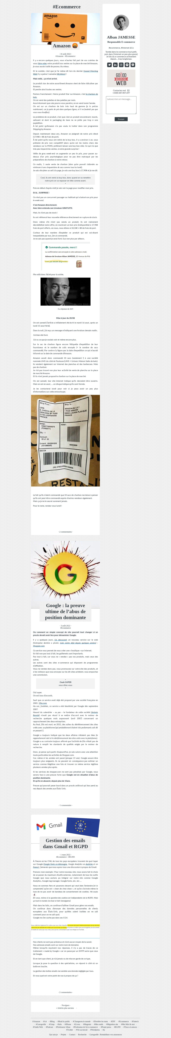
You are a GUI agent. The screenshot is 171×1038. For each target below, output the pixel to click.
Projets (63, 1035)
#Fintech (135, 1021)
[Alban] (121, 65)
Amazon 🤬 (65, 45)
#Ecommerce (70, 56)
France (35, 867)
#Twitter (69, 1030)
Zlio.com (43, 703)
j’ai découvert (61, 640)
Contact (72, 1035)
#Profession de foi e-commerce (85, 1027)
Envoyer (121, 119)
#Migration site (112, 1024)
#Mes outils (98, 1024)
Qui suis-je (53, 1035)
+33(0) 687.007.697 (121, 93)
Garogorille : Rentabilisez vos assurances (106, 1035)
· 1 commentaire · (65, 805)
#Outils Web (38, 1027)
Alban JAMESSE (121, 39)
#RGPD (71, 857)
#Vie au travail (81, 1030)
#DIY (113, 1021)
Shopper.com (39, 646)
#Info (59, 1024)
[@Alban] (109, 65)
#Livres (77, 1024)
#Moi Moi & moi (128, 1024)
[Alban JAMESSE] (115, 65)
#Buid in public (64, 1021)
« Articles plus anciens (65, 1008)
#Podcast (49, 1027)
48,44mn (61, 74)
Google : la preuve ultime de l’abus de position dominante (65, 611)
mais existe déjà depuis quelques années (78, 643)
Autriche (89, 864)
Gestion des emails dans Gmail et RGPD (65, 843)
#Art (45, 1021)
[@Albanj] (133, 65)
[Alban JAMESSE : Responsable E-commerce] (121, 31)
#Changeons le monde (82, 1021)
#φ (104, 1030)
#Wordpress (95, 1030)
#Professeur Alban (63, 1027)
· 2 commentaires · (65, 532)
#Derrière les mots (100, 1021)
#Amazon (59, 56)
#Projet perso (106, 1027)
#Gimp (51, 1024)
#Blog (52, 1021)
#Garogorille (41, 1024)
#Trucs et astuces (130, 1027)
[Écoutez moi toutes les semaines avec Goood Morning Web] (121, 87)
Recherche (82, 1035)
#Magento (87, 1024)
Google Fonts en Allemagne (55, 864)
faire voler (42, 63)
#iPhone (68, 1024)
